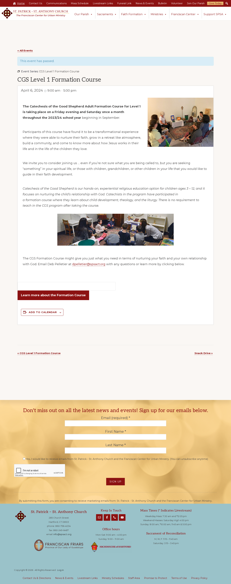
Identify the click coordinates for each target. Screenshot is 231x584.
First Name (115, 431)
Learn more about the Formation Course (53, 295)
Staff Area (134, 578)
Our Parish (81, 14)
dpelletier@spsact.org (88, 264)
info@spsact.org (62, 534)
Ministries (157, 14)
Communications (56, 3)
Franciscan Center (183, 14)
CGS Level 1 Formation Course (39, 353)
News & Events (145, 3)
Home (21, 3)
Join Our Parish (196, 3)
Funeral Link (124, 3)
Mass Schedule (80, 3)
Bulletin (162, 3)
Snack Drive (203, 353)
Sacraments (105, 14)
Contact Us (35, 3)
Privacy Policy (199, 578)
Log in (60, 570)
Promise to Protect (155, 578)
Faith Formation (132, 14)
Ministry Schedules (113, 578)
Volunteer (177, 3)
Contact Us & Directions (37, 578)
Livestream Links (103, 3)
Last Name (115, 445)
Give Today (215, 3)
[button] (226, 3)
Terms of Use (179, 578)
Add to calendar (43, 312)
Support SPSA (213, 14)
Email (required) (115, 418)
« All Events (25, 50)
